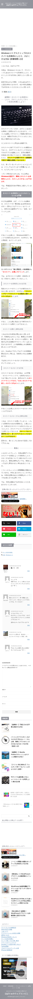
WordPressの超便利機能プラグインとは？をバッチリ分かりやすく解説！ (21, 888)
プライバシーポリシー (20, 986)
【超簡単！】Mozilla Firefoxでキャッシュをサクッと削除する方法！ (20, 754)
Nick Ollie (5, 600)
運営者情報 (10, 986)
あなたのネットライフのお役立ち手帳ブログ (16, 991)
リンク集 (18, 987)
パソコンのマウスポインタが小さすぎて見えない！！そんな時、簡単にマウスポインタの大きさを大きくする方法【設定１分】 (20, 741)
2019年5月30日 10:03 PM (17, 611)
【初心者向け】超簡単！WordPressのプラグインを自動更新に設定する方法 (20, 913)
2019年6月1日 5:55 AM (16, 646)
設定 (4, 555)
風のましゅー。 (6, 571)
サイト (4, 703)
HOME (4, 986)
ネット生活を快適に (8, 552)
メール (4, 696)
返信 (28, 571)
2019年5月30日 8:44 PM (15, 565)
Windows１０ (9, 555)
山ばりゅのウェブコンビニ (16, 5)
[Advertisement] (16, 25)
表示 (9, 92)
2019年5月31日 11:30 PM (15, 632)
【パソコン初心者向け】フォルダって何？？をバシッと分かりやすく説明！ (20, 767)
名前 (4, 689)
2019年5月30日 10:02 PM (17, 577)
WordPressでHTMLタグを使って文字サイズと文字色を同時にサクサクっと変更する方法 (21, 901)
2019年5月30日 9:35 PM (15, 595)
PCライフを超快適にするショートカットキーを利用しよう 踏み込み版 (20, 779)
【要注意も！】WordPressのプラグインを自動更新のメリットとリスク (21, 876)
